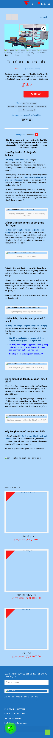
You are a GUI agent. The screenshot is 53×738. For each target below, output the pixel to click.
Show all (43, 17)
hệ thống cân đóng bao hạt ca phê (20, 106)
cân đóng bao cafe (29, 103)
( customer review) (32, 69)
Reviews (32, 135)
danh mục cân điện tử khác (30, 115)
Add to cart (36, 94)
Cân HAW (26, 653)
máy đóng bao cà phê (27, 110)
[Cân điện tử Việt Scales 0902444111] (26, 4)
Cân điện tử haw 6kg (26, 595)
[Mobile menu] (3, 4)
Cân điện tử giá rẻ (26, 536)
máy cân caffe (40, 106)
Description (19, 135)
